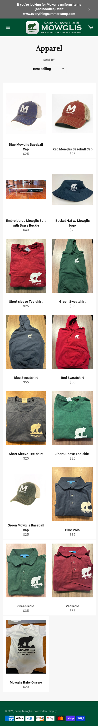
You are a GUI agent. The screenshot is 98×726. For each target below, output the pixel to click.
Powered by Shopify (45, 711)
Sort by (49, 59)
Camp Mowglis (23, 711)
